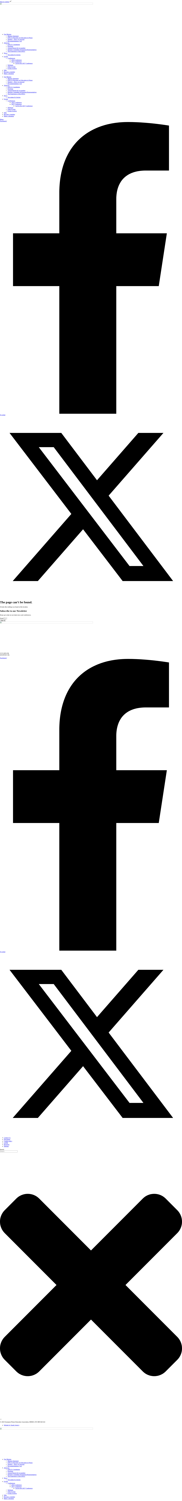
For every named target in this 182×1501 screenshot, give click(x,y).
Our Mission (7, 34)
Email (2, 618)
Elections (10, 46)
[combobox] (9, 1151)
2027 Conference (16, 61)
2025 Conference (16, 60)
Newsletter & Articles (14, 55)
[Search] (1, 1419)
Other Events (11, 67)
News (5, 53)
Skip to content (4, 2)
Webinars (10, 65)
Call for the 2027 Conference (24, 63)
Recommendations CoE (15, 41)
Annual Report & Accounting (16, 48)
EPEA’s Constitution (14, 44)
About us (6, 43)
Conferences (11, 58)
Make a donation (9, 73)
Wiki (5, 70)
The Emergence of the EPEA (16, 51)
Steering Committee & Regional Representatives (22, 50)
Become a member (9, 72)
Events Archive (12, 68)
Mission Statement (13, 36)
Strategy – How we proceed (16, 39)
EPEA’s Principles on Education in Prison (20, 38)
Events (6, 56)
